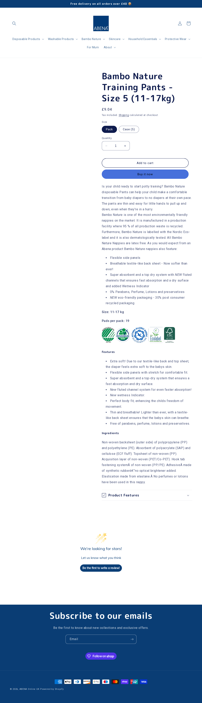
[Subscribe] (132, 639)
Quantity (107, 138)
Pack (109, 129)
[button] (14, 23)
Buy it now (145, 174)
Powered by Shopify (52, 689)
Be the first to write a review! (101, 568)
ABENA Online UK (30, 689)
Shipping (124, 115)
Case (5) (129, 129)
